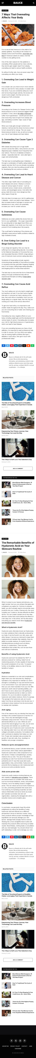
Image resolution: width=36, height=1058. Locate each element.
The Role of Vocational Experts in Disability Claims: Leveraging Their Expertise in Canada (17, 404)
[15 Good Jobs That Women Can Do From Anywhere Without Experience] (6, 521)
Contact (24, 1046)
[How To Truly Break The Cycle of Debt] (6, 494)
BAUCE (5, 21)
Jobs (30, 1046)
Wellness (5, 10)
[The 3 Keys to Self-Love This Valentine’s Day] (18, 448)
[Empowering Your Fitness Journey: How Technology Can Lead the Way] (18, 419)
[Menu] (3, 3)
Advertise (5, 1046)
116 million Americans (24, 113)
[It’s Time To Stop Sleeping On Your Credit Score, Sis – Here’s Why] (6, 503)
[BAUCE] (18, 3)
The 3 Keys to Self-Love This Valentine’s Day (17, 459)
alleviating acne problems (20, 777)
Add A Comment (18, 468)
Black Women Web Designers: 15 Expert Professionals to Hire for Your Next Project (22, 484)
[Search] (33, 3)
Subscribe (18, 1048)
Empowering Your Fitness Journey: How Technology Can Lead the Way (15, 432)
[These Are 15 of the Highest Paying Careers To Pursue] (6, 512)
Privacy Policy (15, 1046)
